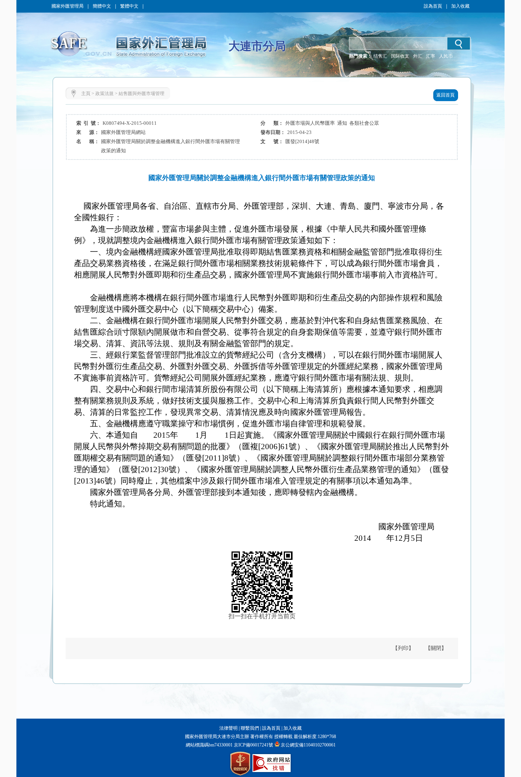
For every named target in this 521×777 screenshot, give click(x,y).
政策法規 (104, 93)
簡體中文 (102, 6)
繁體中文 (129, 6)
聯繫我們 (250, 728)
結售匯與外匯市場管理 (141, 93)
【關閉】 (436, 648)
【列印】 (403, 648)
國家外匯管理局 (67, 6)
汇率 (430, 56)
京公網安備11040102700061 (308, 745)
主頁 (85, 93)
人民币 (446, 56)
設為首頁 (433, 6)
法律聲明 (228, 728)
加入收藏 (460, 6)
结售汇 (380, 56)
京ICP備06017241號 (253, 745)
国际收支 (400, 56)
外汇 (417, 56)
